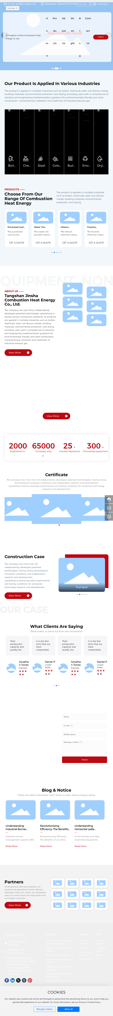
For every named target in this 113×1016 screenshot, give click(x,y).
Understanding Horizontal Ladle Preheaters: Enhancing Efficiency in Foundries (88, 830)
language (11, 8)
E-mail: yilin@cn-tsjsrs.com (22, 4)
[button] (52, 68)
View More (15, 352)
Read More (12, 846)
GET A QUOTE (16, 242)
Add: (9, 958)
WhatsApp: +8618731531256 (60, 4)
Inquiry (101, 37)
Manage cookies (45, 1009)
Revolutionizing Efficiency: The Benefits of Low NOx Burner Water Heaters (54, 830)
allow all (68, 1009)
